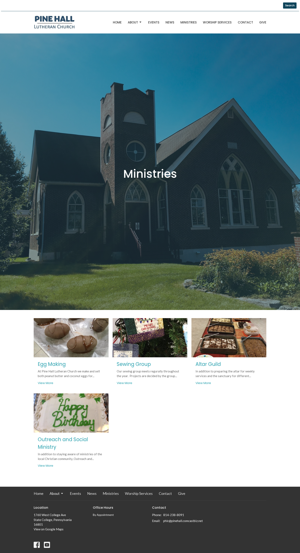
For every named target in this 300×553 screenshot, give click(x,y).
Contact (245, 22)
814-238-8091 (173, 515)
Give (262, 22)
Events (153, 22)
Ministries (188, 22)
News (170, 22)
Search (289, 5)
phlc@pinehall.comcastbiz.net (183, 521)
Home (117, 22)
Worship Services (217, 22)
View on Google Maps (48, 529)
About (133, 22)
